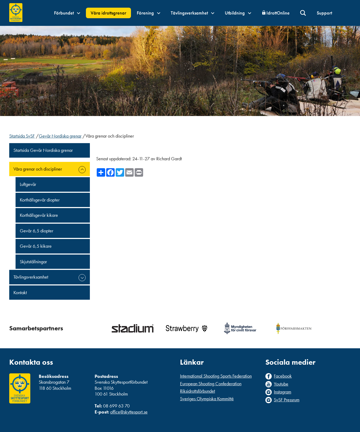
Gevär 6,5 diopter (36, 231)
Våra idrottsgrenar (108, 13)
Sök (303, 13)
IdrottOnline (278, 13)
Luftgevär (28, 184)
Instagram (282, 392)
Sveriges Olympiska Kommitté (207, 399)
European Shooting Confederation (210, 384)
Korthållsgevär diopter (40, 200)
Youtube (281, 384)
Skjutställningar (33, 262)
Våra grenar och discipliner (37, 169)
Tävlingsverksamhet (190, 13)
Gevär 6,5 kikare (36, 246)
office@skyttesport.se (129, 412)
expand (82, 169)
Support (324, 13)
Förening (146, 13)
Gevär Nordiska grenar (60, 136)
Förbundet (64, 13)
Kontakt (20, 292)
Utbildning (235, 13)
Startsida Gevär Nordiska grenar (43, 150)
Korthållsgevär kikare (39, 215)
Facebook (283, 376)
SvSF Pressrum (286, 400)
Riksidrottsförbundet (197, 391)
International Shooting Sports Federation (216, 376)
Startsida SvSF (22, 136)
